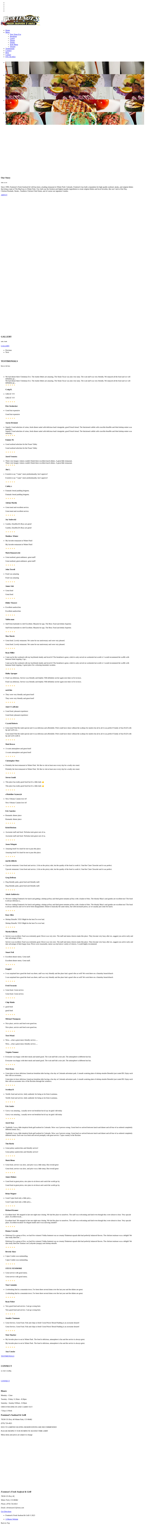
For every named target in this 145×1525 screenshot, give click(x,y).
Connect (8, 51)
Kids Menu (14, 44)
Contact (8, 55)
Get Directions (6, 1511)
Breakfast (13, 36)
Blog (7, 53)
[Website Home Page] (21, 27)
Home (7, 30)
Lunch (12, 38)
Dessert (12, 47)
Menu (7, 32)
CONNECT (5, 1381)
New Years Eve (15, 34)
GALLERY (5, 346)
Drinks (12, 42)
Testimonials (9, 49)
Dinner (12, 40)
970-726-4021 (10, 57)
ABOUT (4, 195)
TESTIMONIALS (7, 1356)
